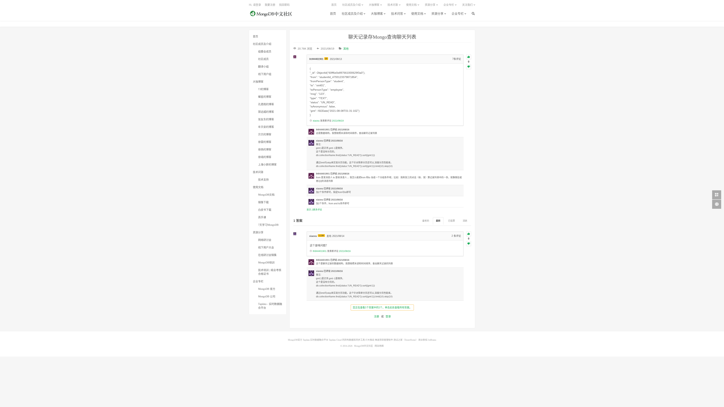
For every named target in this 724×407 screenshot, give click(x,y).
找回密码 (284, 4)
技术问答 (397, 13)
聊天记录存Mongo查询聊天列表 (382, 37)
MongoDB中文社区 (271, 15)
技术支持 (263, 179)
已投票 (451, 221)
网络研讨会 (264, 240)
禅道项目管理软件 (384, 340)
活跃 (465, 221)
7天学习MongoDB (268, 224)
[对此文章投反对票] (468, 66)
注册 (376, 316)
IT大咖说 (369, 340)
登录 (388, 316)
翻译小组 (263, 66)
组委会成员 (264, 51)
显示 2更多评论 (314, 209)
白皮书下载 (264, 209)
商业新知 (422, 340)
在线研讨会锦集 (267, 255)
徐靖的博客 (264, 157)
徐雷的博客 (264, 142)
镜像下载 (263, 202)
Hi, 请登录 (255, 4)
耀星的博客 (264, 96)
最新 (438, 221)
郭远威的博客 (266, 111)
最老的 (425, 221)
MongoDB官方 (295, 340)
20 (326, 58)
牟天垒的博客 (266, 126)
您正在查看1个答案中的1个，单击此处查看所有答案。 (382, 307)
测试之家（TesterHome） (405, 340)
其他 (346, 48)
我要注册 (270, 4)
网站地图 (379, 346)
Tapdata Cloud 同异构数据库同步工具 (347, 340)
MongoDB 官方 (266, 289)
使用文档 (417, 13)
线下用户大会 (266, 247)
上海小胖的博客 (267, 164)
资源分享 (437, 13)
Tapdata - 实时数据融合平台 (270, 306)
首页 (333, 13)
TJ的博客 (263, 89)
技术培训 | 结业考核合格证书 (269, 272)
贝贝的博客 (264, 134)
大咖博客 (377, 13)
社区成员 (263, 59)
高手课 (262, 217)
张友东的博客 (266, 119)
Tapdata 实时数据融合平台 (315, 340)
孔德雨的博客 (266, 104)
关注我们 (467, 4)
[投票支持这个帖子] (468, 57)
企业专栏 (458, 13)
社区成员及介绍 (352, 13)
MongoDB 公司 (266, 296)
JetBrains (432, 340)
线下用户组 (264, 74)
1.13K (321, 235)
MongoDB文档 (266, 194)
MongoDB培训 (266, 262)
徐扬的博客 (264, 149)
